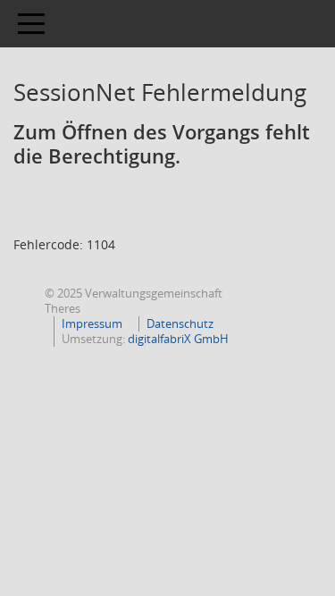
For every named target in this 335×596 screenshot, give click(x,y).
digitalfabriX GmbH (178, 339)
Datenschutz (180, 323)
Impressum (92, 323)
